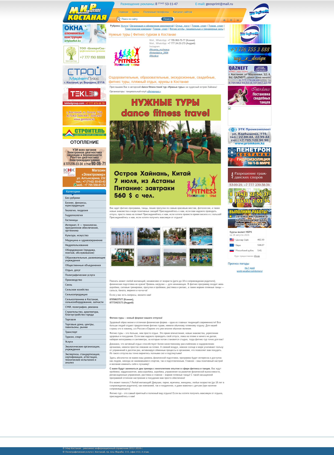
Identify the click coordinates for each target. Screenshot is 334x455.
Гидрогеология (74, 215)
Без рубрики (72, 198)
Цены (135, 12)
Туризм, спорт (73, 337)
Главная (123, 12)
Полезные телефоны (156, 12)
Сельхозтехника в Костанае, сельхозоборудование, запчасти (84, 301)
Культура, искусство (76, 235)
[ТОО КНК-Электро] (84, 186)
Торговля (70, 319)
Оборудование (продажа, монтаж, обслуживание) (80, 251)
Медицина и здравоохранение (83, 240)
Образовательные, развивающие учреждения (85, 259)
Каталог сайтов (182, 12)
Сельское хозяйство (77, 289)
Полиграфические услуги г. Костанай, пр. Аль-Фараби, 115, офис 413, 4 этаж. (107, 452)
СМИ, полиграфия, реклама (81, 307)
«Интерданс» (154, 91)
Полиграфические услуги (80, 275)
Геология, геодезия (76, 210)
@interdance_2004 (158, 52)
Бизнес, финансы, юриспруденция (76, 204)
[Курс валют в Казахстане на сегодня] (247, 258)
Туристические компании (138, 29)
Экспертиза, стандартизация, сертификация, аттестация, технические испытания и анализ (82, 358)
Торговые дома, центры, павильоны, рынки (79, 326)
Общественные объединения (83, 265)
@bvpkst (153, 56)
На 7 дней (250, 268)
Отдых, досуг (73, 270)
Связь (68, 285)
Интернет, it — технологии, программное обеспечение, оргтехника (81, 228)
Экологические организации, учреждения (82, 348)
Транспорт (71, 332)
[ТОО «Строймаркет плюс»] (84, 83)
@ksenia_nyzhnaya (159, 49)
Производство (73, 280)
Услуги (69, 342)
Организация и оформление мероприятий (152, 25)
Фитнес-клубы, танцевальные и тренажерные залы (196, 29)
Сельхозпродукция (76, 294)
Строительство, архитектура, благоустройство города (82, 313)
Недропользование (76, 245)
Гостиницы (71, 220)
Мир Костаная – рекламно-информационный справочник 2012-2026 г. (104, 448)
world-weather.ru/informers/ (250, 271)
